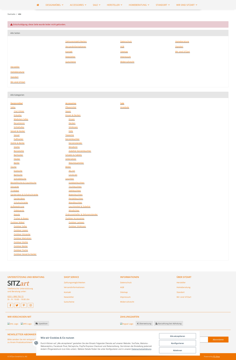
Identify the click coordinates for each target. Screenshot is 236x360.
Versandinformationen (75, 46)
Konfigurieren (177, 343)
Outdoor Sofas (20, 226)
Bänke (16, 162)
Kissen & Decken (73, 115)
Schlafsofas (19, 127)
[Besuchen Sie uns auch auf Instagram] (30, 305)
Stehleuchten (75, 190)
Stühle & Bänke (17, 143)
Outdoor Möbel (17, 222)
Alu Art (72, 170)
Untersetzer (70, 158)
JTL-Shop (216, 356)
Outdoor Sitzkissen (77, 226)
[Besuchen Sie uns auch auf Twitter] (17, 305)
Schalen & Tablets (73, 155)
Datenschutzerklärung (141, 349)
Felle (71, 131)
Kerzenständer (75, 143)
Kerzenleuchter (72, 139)
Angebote (124, 107)
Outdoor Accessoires (74, 218)
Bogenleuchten (75, 194)
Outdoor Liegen (21, 230)
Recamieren (19, 123)
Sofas (13, 107)
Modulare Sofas (21, 119)
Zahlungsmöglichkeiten (76, 41)
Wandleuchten (75, 202)
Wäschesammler (76, 162)
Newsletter (70, 56)
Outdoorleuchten (76, 182)
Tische (13, 166)
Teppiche (69, 135)
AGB (122, 46)
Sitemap (124, 51)
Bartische (18, 174)
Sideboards (19, 210)
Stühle (17, 147)
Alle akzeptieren (177, 336)
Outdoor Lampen (76, 222)
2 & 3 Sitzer (19, 111)
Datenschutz (126, 41)
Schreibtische (20, 178)
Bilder (68, 166)
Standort (179, 46)
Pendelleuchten (76, 198)
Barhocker (18, 155)
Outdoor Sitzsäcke (22, 234)
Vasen (68, 111)
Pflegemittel (70, 107)
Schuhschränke (21, 202)
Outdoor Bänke (21, 246)
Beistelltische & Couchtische (23, 182)
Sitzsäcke (15, 186)
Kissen (72, 119)
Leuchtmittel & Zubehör (79, 206)
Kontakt (68, 51)
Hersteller (15, 66)
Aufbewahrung (17, 206)
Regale (17, 214)
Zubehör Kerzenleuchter (80, 151)
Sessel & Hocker (18, 131)
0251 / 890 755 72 (15, 296)
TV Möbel (15, 190)
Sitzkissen (73, 127)
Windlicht (73, 147)
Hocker (17, 158)
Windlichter (74, 210)
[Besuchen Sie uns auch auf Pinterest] (24, 305)
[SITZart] (37, 5)
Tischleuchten (75, 186)
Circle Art (73, 174)
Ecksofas (18, 115)
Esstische (18, 170)
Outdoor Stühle (21, 242)
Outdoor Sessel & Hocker (25, 254)
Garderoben (19, 198)
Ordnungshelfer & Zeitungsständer (81, 214)
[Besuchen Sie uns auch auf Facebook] (10, 305)
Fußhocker (18, 139)
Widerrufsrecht (127, 61)
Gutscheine (70, 61)
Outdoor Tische (21, 250)
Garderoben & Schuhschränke (24, 194)
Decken (72, 123)
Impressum (125, 56)
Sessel (17, 135)
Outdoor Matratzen (22, 238)
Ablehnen (177, 350)
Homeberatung (182, 41)
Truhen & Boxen (21, 218)
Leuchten (69, 178)
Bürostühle (19, 151)
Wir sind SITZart (182, 51)
